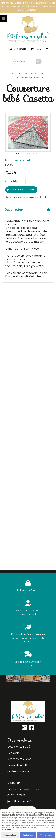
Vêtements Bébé (18, 746)
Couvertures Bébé (19, 765)
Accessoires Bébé (19, 759)
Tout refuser (28, 835)
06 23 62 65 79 (16, 795)
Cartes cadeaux (18, 771)
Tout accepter (46, 835)
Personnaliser (10, 835)
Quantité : (12, 181)
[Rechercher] (39, 61)
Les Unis (13, 752)
